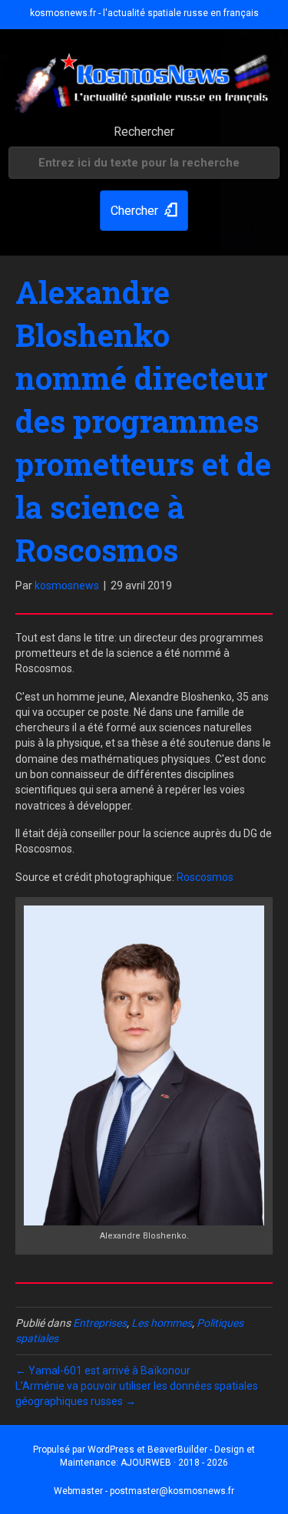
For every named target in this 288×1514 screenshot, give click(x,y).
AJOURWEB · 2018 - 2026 (174, 1462)
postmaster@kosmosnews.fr (172, 1491)
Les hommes (161, 1323)
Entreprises (100, 1323)
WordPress (111, 1449)
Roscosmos (205, 877)
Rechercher (144, 131)
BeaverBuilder (177, 1449)
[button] (144, 210)
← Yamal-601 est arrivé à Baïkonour (102, 1370)
